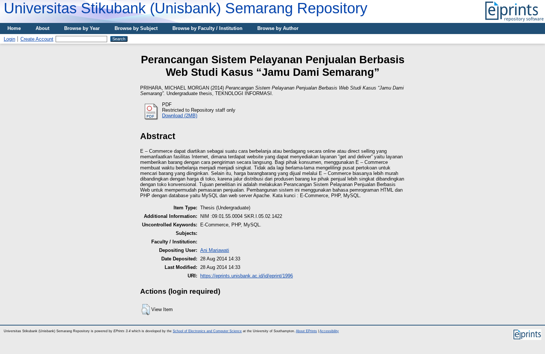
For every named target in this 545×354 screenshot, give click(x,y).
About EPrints (306, 331)
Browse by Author (277, 28)
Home (14, 28)
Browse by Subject (136, 28)
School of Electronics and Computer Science (207, 331)
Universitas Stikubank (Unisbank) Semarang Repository (185, 8)
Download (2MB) (179, 115)
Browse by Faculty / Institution (207, 28)
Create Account (36, 39)
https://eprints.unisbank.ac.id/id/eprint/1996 (246, 276)
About (42, 28)
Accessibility (329, 331)
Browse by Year (82, 28)
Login (9, 39)
